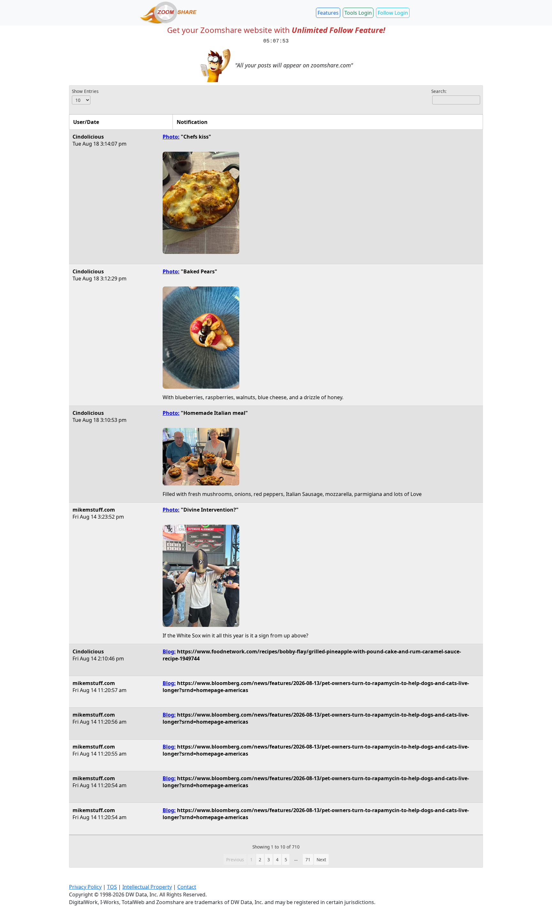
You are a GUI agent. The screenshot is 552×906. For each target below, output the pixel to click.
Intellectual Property (147, 886)
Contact (186, 886)
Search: (439, 91)
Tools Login (358, 12)
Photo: (171, 136)
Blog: (169, 651)
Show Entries (85, 91)
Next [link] (321, 860)
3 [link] (268, 860)
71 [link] (307, 860)
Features (328, 12)
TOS (112, 886)
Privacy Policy (85, 886)
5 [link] (286, 860)
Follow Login (393, 12)
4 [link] (277, 860)
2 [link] (260, 860)
